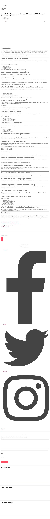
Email (2, 453)
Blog (3, 6)
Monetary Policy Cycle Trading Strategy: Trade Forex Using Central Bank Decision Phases (20, 476)
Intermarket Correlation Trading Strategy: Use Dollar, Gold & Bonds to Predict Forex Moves (25, 507)
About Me (4, 8)
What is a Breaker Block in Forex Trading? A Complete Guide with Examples (17, 470)
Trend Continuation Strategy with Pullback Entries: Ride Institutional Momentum (25, 511)
